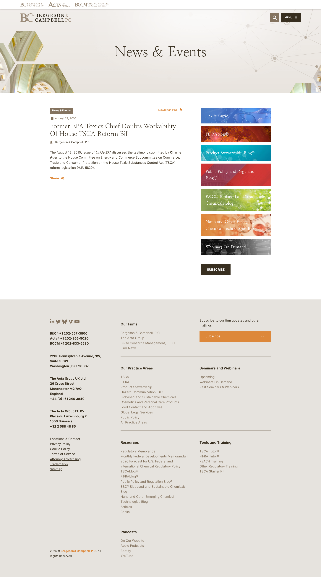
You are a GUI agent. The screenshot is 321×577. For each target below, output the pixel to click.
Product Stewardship (136, 387)
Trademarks (59, 464)
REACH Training (211, 461)
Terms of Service (62, 454)
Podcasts (129, 532)
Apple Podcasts (132, 545)
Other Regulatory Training (219, 466)
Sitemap (56, 469)
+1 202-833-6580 (75, 343)
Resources (130, 442)
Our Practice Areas (137, 368)
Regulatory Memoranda (138, 451)
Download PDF (168, 110)
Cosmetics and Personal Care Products (150, 402)
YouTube (127, 556)
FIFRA (125, 382)
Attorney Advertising (65, 459)
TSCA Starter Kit (212, 471)
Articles (126, 507)
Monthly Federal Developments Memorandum (155, 456)
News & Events (61, 110)
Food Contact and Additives (141, 407)
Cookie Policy (60, 449)
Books (125, 512)
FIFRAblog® (129, 476)
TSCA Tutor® (209, 451)
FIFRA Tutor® (209, 456)
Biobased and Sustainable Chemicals (148, 397)
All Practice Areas (134, 422)
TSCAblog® (129, 471)
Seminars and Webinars (220, 368)
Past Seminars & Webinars (219, 387)
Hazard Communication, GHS (142, 392)
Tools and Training (215, 442)
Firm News (129, 348)
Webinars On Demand (216, 382)
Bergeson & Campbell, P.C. (78, 551)
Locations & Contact (65, 439)
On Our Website (132, 540)
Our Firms (129, 324)
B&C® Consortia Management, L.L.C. (148, 343)
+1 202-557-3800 (73, 333)
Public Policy (130, 417)
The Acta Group (132, 338)
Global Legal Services (137, 412)
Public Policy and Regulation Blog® (146, 481)
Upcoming (207, 377)
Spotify (126, 551)
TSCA (125, 377)
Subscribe (216, 269)
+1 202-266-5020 (74, 338)
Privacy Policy (60, 444)
